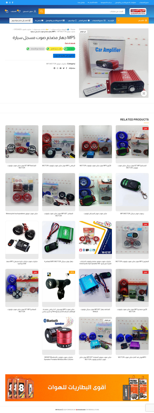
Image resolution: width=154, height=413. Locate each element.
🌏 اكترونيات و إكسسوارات (60, 29)
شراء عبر (71, 49)
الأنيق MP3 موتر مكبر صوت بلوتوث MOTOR (95, 166)
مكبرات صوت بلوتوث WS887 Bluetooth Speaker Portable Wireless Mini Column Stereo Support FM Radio (58, 359)
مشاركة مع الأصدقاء (37, 49)
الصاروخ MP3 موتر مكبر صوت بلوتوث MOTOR (132, 261)
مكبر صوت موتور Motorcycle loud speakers (22, 213)
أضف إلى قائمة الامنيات (63, 56)
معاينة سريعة (118, 129)
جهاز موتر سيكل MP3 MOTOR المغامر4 (58, 261)
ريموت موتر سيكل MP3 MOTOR (132, 213)
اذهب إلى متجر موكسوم (20, 20)
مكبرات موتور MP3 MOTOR (66, 31)
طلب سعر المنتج (56, 49)
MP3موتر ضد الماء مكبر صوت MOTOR (132, 357)
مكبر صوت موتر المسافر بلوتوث (95, 213)
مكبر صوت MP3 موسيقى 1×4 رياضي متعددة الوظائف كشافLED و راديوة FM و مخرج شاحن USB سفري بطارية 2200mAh (58, 311)
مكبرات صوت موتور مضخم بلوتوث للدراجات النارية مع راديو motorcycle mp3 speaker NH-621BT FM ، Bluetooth (95, 263)
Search (41, 11)
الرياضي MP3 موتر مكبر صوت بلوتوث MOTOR (58, 166)
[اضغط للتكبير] (144, 93)
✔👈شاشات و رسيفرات (41, 29)
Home (73, 29)
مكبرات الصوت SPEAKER (22, 29)
